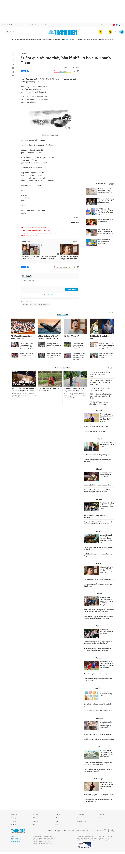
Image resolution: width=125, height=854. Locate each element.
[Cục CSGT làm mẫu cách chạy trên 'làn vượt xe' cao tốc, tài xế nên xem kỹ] (91, 754)
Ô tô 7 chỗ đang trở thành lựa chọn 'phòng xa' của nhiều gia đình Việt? (98, 770)
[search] (18, 32)
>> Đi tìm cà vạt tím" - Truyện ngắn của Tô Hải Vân (34, 227)
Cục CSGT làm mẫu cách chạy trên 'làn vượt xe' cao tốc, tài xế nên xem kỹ (106, 753)
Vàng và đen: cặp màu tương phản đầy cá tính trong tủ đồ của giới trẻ (98, 800)
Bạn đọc (101, 814)
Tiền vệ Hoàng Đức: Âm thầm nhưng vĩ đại (97, 674)
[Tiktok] (120, 25)
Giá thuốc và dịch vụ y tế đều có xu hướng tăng (107, 693)
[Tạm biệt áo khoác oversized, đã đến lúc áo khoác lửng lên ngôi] (91, 786)
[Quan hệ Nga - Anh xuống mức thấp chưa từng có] (91, 446)
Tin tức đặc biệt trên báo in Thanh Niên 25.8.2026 (96, 516)
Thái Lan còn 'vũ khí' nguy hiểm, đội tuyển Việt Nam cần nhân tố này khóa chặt (107, 664)
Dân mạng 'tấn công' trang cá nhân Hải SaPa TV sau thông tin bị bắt (106, 569)
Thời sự (22, 39)
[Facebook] (117, 25)
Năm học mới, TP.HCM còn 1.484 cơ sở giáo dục (106, 631)
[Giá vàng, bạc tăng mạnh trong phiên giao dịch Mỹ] (91, 476)
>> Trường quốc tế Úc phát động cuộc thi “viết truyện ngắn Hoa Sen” (39, 233)
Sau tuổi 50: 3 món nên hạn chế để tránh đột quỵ (97, 705)
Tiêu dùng (100, 39)
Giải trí (74, 39)
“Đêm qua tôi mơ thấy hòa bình (42, 304)
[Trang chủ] (12, 39)
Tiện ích (40, 25)
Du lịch (63, 39)
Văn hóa (68, 39)
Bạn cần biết (32, 25)
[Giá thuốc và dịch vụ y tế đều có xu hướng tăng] (91, 695)
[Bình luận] (13, 68)
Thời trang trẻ (108, 39)
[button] (13, 54)
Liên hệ (46, 25)
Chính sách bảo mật (82, 831)
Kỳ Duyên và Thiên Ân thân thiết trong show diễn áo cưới (98, 585)
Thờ (31, 304)
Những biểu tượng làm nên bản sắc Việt (96, 426)
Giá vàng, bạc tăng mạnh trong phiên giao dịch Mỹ (106, 474)
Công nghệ (86, 39)
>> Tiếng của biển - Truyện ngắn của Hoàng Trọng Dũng (35, 230)
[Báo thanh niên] (62, 32)
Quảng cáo (58, 831)
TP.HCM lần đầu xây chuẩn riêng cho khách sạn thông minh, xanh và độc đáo (106, 538)
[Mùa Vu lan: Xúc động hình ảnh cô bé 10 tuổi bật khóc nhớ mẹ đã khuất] (91, 506)
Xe (91, 39)
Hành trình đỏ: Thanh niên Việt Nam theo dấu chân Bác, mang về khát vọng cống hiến (98, 617)
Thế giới (28, 39)
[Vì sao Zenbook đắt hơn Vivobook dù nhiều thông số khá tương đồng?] (91, 725)
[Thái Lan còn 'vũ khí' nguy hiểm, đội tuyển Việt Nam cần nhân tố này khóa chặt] (91, 665)
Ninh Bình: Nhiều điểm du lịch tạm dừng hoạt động (98, 555)
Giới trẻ (51, 39)
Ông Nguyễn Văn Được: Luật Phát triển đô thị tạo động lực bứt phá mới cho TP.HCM (106, 417)
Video (95, 39)
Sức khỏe (46, 39)
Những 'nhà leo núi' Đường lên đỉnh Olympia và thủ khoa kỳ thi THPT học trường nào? (99, 610)
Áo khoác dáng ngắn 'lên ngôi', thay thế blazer (98, 795)
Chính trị (16, 39)
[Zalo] (122, 25)
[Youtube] (114, 25)
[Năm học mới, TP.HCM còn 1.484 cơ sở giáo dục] (91, 633)
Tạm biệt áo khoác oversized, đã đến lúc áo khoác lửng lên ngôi (106, 785)
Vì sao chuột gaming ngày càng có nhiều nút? (98, 734)
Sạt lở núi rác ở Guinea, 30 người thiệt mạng (97, 455)
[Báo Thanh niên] (18, 831)
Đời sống (39, 39)
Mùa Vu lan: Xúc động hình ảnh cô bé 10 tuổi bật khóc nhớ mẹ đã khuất (107, 505)
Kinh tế (33, 39)
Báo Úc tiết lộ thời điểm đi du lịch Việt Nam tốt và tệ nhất (98, 548)
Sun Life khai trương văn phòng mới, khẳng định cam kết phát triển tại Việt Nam (97, 491)
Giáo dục (57, 39)
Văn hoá (57, 818)
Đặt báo (50, 831)
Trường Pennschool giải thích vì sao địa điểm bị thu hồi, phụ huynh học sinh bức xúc (98, 649)
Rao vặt (101, 818)
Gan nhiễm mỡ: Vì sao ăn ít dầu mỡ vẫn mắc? (98, 711)
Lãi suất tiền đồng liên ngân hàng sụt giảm (97, 485)
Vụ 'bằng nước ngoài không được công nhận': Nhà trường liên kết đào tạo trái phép (98, 642)
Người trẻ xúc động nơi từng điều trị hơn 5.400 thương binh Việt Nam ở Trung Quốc (106, 601)
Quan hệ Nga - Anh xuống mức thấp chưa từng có (107, 444)
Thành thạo (25, 304)
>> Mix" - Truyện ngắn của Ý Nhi (29, 235)
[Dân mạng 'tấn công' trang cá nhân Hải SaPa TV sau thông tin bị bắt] (91, 570)
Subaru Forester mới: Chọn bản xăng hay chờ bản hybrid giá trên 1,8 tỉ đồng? (98, 763)
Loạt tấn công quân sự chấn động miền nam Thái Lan (97, 460)
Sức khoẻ (36, 818)
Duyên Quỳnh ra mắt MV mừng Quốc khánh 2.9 (99, 579)
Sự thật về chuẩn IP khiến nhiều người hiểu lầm (99, 739)
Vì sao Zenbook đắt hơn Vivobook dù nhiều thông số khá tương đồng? (106, 724)
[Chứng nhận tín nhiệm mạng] (84, 845)
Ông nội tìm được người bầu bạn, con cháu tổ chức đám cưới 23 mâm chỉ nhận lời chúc (98, 523)
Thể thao (79, 39)
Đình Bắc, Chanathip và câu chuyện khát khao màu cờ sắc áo (98, 679)
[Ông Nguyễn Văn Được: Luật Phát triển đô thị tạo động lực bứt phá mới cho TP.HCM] (91, 417)
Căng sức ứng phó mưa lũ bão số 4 (94, 431)
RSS (65, 831)
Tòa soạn (71, 831)
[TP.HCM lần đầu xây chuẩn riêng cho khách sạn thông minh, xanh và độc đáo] (91, 538)
